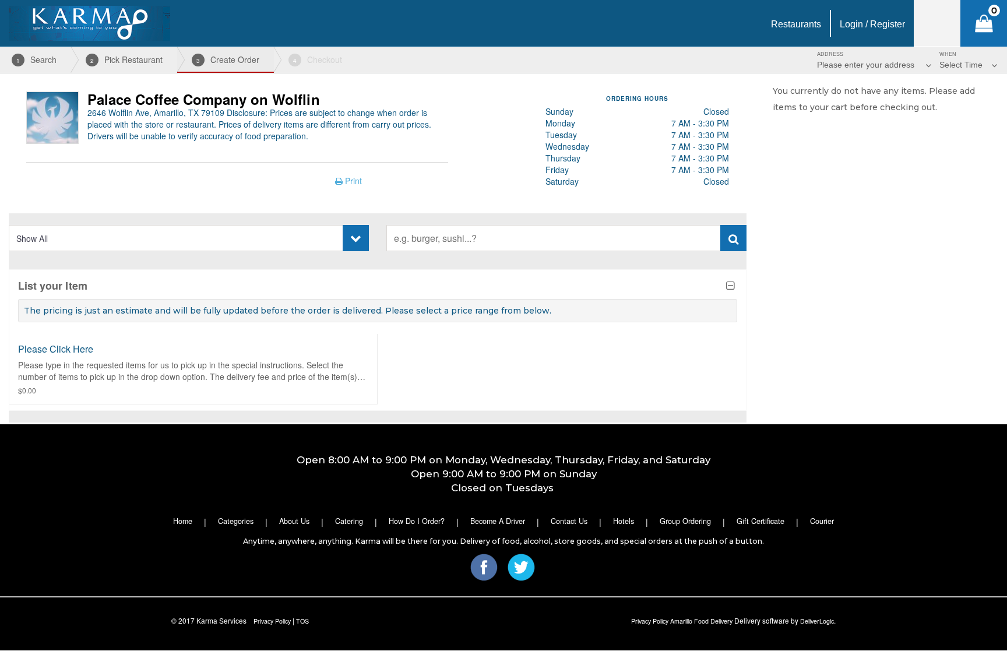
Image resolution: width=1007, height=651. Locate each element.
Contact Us (569, 521)
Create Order (227, 59)
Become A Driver (497, 521)
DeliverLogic (817, 621)
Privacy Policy (272, 621)
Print (352, 180)
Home (182, 521)
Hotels (623, 521)
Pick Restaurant (126, 59)
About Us (294, 521)
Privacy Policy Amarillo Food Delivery (682, 621)
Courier (822, 521)
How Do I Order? (417, 521)
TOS (302, 621)
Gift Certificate (760, 521)
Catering (349, 521)
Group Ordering (685, 521)
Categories (235, 521)
